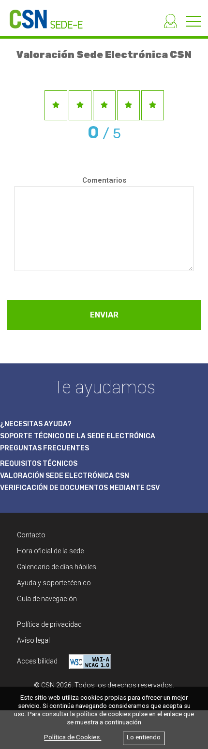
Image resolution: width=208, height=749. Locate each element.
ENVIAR (104, 314)
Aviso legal (33, 640)
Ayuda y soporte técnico (54, 583)
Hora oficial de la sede (50, 551)
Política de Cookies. (72, 737)
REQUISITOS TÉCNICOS (38, 464)
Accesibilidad (38, 661)
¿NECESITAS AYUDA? (36, 424)
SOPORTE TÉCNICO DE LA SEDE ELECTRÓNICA (77, 436)
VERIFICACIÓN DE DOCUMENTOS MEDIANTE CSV (80, 488)
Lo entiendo (144, 737)
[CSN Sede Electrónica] (41, 14)
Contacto (31, 535)
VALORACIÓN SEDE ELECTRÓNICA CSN (64, 476)
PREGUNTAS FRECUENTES (44, 448)
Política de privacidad (49, 624)
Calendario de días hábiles (56, 567)
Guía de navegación (47, 599)
